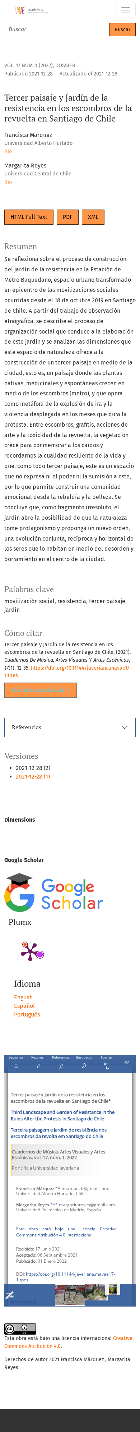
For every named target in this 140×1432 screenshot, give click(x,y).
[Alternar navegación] (126, 10)
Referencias (26, 727)
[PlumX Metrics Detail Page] (30, 951)
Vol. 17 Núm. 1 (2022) (28, 66)
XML (93, 217)
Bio (8, 151)
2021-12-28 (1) (33, 776)
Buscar (122, 30)
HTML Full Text (28, 217)
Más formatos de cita (38, 690)
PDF (68, 217)
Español (24, 1005)
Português (27, 1014)
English (23, 997)
